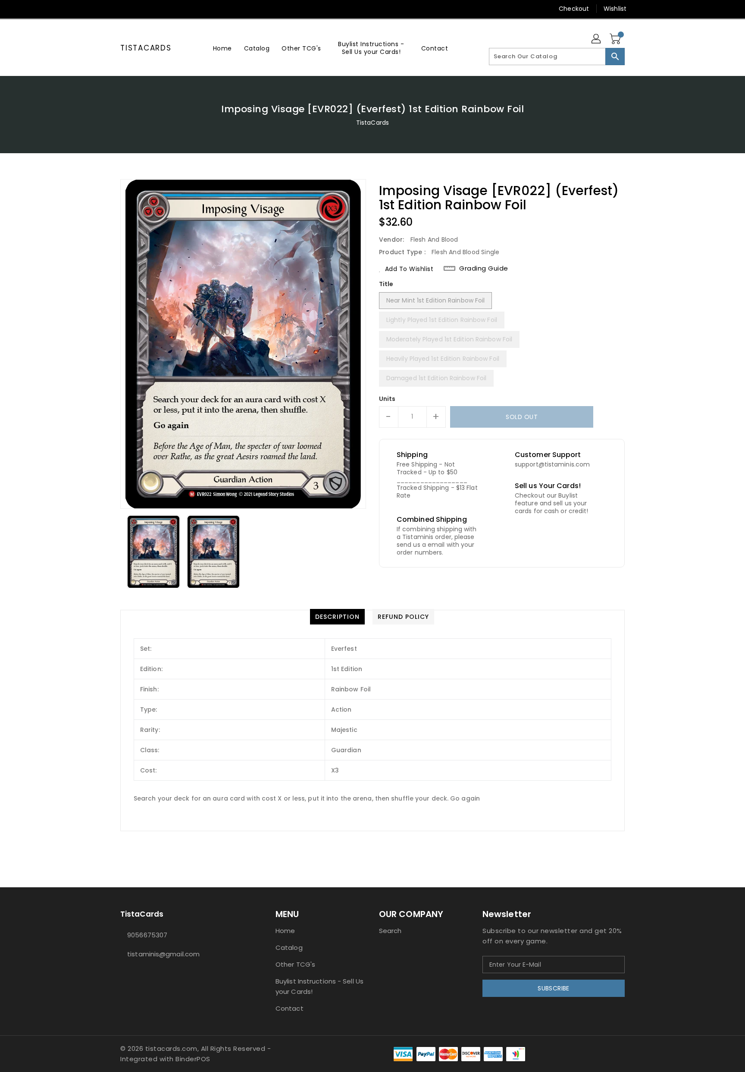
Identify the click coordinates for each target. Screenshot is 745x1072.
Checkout (574, 8)
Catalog (289, 947)
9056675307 (147, 935)
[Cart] (616, 39)
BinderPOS (192, 1058)
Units (387, 399)
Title (386, 284)
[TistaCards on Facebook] (108, 8)
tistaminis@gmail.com (163, 953)
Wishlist (615, 8)
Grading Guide (483, 268)
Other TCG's (295, 964)
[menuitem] (222, 48)
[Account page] (596, 39)
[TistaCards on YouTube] (141, 8)
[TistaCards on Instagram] (124, 8)
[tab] (337, 616)
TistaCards (146, 48)
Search (390, 930)
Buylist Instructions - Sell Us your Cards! (319, 986)
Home (285, 930)
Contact (289, 1008)
